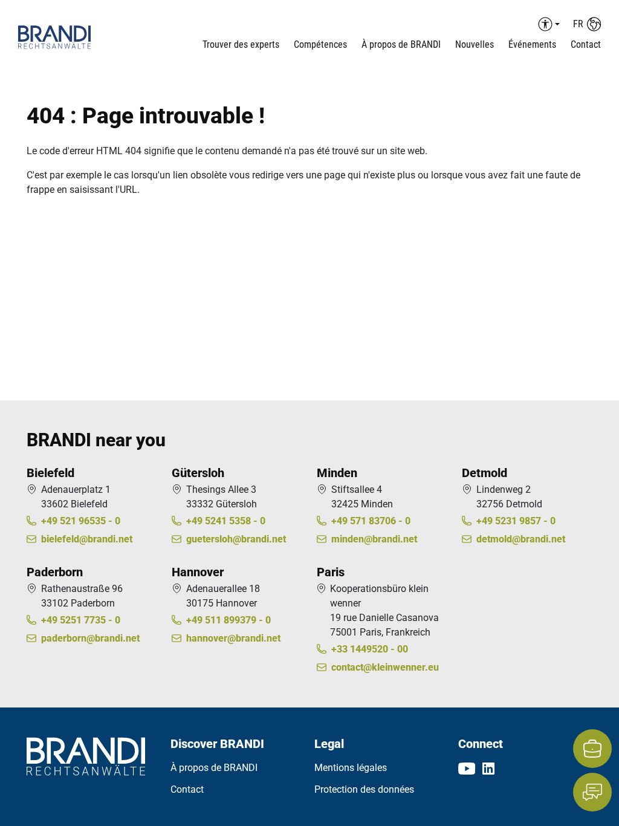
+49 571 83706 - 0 (370, 521)
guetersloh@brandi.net (236, 539)
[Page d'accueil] (66, 37)
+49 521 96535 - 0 (80, 521)
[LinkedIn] (488, 768)
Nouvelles (474, 44)
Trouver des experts (241, 44)
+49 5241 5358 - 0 (225, 521)
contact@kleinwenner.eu (385, 667)
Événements (532, 44)
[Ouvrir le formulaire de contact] (592, 792)
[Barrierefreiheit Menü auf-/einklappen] (547, 24)
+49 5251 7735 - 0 (80, 620)
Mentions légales (350, 767)
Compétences (320, 44)
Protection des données (364, 789)
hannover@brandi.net (233, 638)
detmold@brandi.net (520, 539)
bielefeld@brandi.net (86, 539)
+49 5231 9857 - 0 (516, 521)
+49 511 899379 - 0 (228, 620)
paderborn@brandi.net (90, 638)
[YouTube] (466, 768)
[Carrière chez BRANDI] (592, 748)
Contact (586, 44)
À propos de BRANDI (401, 44)
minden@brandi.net (374, 539)
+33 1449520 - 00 (369, 649)
